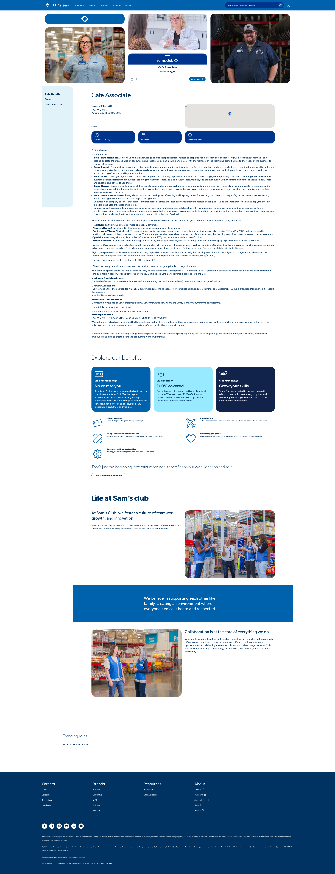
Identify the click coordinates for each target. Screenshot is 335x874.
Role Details (52, 94)
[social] (44, 826)
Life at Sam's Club (54, 105)
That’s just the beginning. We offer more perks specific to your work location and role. (162, 467)
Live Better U (165, 381)
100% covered (170, 386)
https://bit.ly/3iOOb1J (203, 256)
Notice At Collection (104, 863)
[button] (137, 79)
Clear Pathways (228, 381)
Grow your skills (234, 386)
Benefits (49, 99)
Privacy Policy (90, 863)
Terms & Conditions (76, 863)
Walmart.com (63, 863)
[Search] (280, 5)
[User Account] (288, 5)
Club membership (106, 381)
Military (128, 5)
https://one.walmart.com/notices (184, 237)
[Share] (132, 79)
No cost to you (108, 386)
